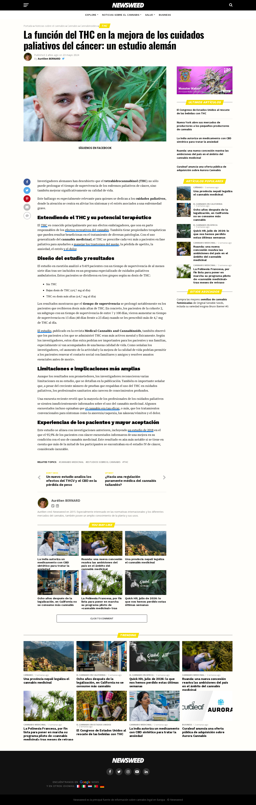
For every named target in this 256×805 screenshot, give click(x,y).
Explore (90, 14)
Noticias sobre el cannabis (120, 14)
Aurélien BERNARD (49, 58)
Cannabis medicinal (72, 462)
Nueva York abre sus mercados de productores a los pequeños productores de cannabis (203, 126)
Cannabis (72, 26)
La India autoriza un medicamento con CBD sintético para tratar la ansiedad (204, 140)
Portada (28, 26)
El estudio (44, 331)
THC (104, 26)
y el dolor (70, 249)
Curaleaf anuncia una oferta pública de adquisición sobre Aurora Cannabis (201, 168)
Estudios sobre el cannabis (104, 462)
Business (165, 14)
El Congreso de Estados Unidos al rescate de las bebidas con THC (203, 111)
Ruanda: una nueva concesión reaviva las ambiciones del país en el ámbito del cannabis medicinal (203, 154)
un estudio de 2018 (140, 430)
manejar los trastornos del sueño (96, 244)
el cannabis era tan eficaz (102, 408)
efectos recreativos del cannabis (87, 230)
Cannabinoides (88, 26)
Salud (149, 14)
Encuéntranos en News (76, 782)
